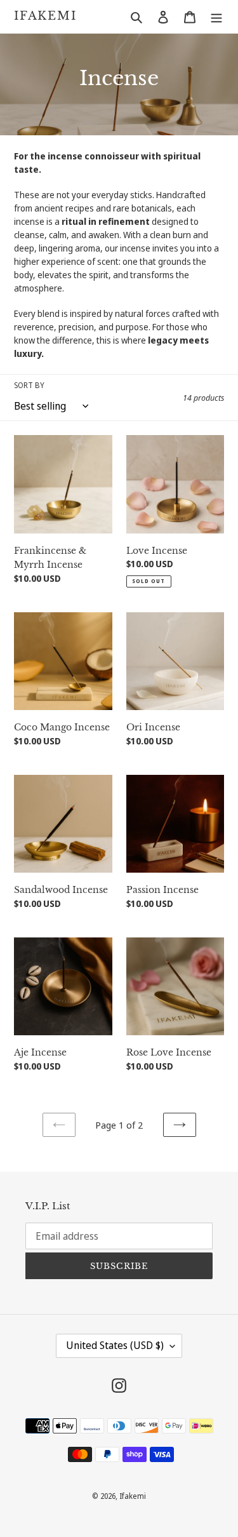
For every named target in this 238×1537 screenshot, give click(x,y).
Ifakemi (45, 16)
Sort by (29, 385)
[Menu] (216, 16)
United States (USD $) (115, 1345)
